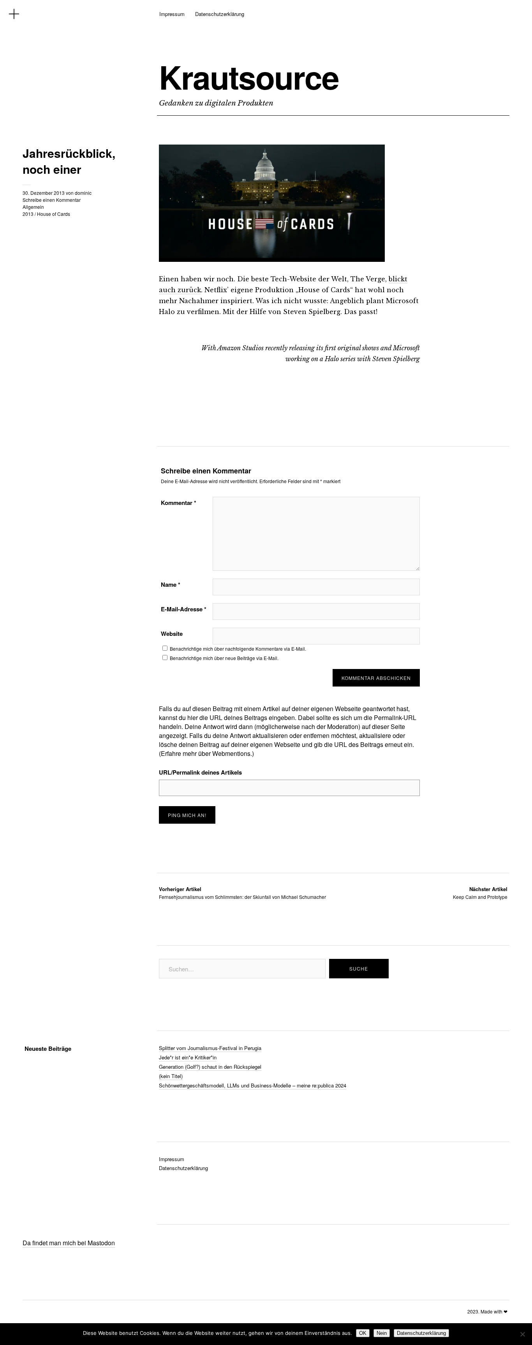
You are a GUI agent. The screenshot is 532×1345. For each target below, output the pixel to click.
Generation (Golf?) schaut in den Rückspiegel (210, 1066)
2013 (28, 213)
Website (172, 633)
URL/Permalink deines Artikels (200, 772)
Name (170, 584)
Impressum (172, 14)
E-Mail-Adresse (183, 609)
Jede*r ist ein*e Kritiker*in (188, 1057)
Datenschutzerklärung (219, 14)
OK (362, 1333)
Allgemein (33, 206)
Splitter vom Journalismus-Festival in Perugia (210, 1048)
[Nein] (522, 1334)
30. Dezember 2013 (44, 192)
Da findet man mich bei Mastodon (69, 1242)
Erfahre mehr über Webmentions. (206, 753)
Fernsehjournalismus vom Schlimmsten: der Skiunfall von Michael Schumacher (242, 892)
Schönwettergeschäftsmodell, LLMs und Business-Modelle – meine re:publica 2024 (252, 1085)
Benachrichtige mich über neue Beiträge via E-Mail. (224, 658)
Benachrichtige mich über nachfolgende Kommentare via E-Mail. (238, 648)
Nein (382, 1333)
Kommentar (178, 502)
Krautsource (249, 76)
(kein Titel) (171, 1076)
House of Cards (53, 213)
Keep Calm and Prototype (480, 892)
